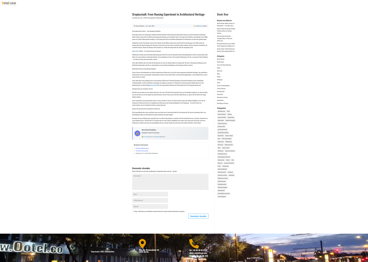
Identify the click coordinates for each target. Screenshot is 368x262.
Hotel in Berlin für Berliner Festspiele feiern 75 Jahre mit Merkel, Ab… (224, 38)
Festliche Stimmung (222, 123)
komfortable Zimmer (222, 154)
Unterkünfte (220, 100)
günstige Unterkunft (222, 129)
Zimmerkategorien (222, 196)
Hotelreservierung (229, 145)
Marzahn (228, 160)
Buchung (230, 114)
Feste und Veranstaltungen (224, 65)
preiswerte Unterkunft (229, 163)
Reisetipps (220, 80)
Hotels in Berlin (225, 148)
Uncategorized (151, 18)
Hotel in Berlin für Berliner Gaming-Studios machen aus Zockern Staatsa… (226, 31)
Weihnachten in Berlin (223, 178)
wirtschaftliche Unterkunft (224, 193)
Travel (218, 83)
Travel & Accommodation (223, 85)
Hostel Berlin (221, 135)
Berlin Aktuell (220, 59)
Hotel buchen (221, 141)
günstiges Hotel (221, 126)
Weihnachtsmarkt (222, 181)
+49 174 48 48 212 (199, 256)
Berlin (201, 26)
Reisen (219, 77)
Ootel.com (219, 71)
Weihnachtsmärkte (222, 184)
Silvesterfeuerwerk (222, 172)
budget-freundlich (222, 117)
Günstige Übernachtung (223, 132)
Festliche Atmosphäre (230, 120)
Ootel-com (137, 18)
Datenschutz (109, 251)
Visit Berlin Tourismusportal (142, 151)
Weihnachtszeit (221, 190)
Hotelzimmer (220, 151)
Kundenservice (221, 160)
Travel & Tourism (221, 88)
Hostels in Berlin (229, 135)
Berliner (157, 136)
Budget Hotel (221, 120)
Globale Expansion (360, 3)
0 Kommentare (160, 18)
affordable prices (221, 111)
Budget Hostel (231, 117)
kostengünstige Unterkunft (224, 157)
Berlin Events (220, 62)
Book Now (340, 3)
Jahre (146, 136)
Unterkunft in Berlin (222, 97)
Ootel (233, 160)
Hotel (137, 51)
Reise (218, 74)
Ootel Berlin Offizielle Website (142, 148)
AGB (102, 251)
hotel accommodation (226, 138)
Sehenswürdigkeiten (222, 169)
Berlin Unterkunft (222, 114)
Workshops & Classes (222, 103)
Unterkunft (154, 85)
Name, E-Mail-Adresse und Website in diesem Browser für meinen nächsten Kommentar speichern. (159, 211)
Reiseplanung (226, 166)
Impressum (95, 251)
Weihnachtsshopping (222, 187)
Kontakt (332, 3)
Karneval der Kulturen (230, 151)
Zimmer (348, 3)
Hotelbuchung (228, 141)
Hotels (218, 68)
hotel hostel (220, 145)
